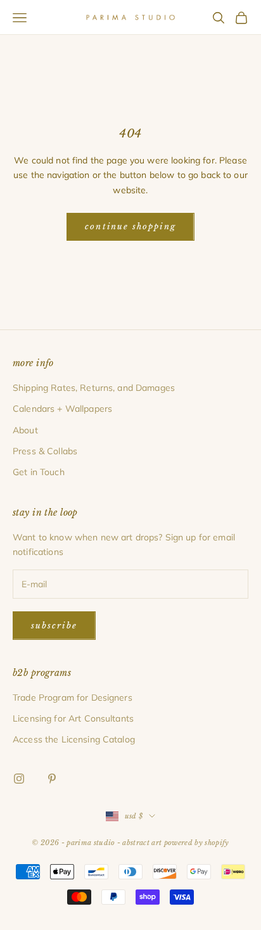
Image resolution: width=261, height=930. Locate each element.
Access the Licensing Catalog (74, 739)
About (25, 430)
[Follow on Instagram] (19, 778)
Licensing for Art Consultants (73, 718)
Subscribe (54, 625)
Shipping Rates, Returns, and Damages (94, 387)
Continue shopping (130, 226)
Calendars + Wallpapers (62, 408)
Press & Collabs (45, 451)
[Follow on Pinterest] (52, 778)
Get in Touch (39, 472)
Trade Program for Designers (72, 697)
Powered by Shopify (196, 842)
